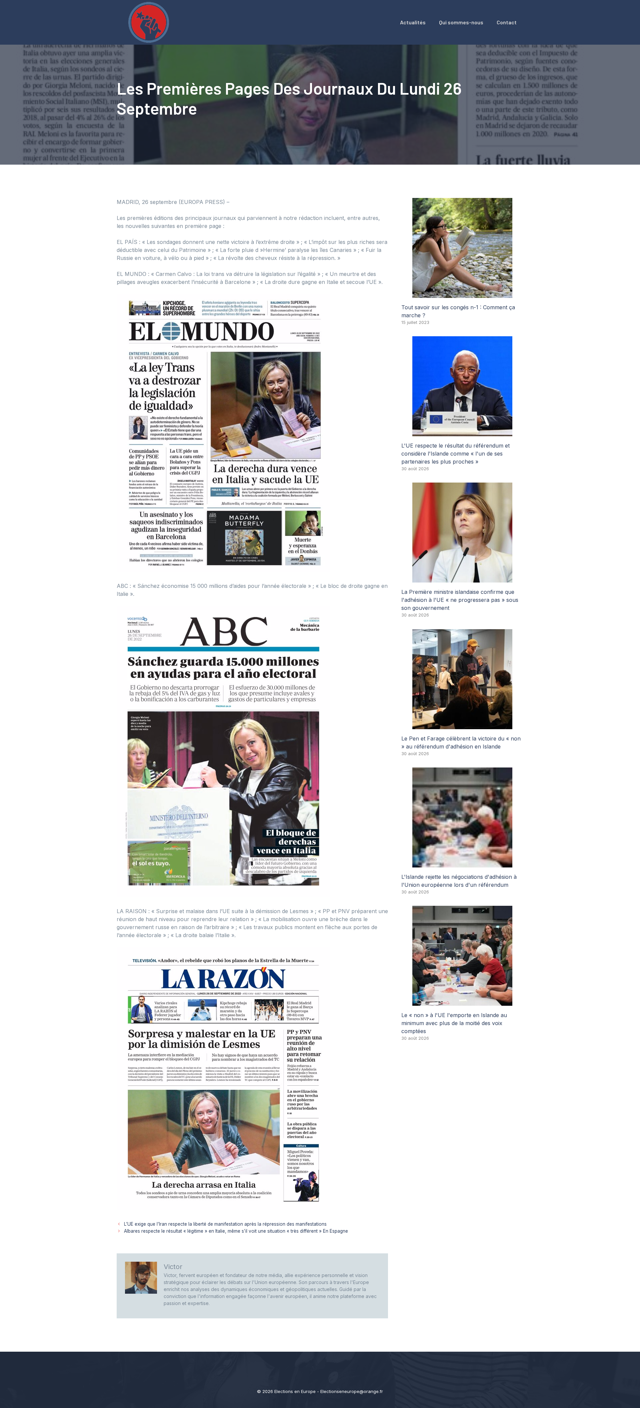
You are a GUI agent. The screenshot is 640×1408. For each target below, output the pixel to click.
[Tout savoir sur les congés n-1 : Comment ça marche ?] (462, 294)
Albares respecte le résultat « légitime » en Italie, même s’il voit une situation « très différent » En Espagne (236, 1231)
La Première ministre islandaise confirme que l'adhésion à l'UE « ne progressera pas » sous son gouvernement (459, 600)
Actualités (413, 22)
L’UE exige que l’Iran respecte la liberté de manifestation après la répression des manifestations (225, 1224)
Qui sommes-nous (461, 22)
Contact (507, 22)
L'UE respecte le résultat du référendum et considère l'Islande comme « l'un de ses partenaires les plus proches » (455, 453)
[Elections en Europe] (150, 21)
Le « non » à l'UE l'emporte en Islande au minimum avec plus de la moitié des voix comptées (454, 1023)
